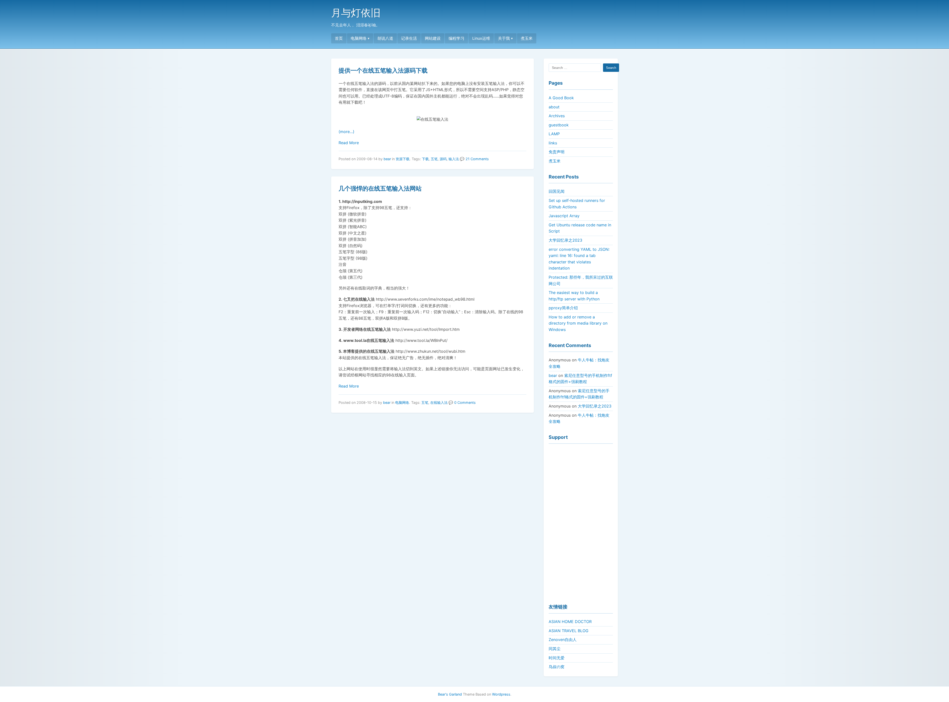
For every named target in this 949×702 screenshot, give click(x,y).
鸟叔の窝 (556, 666)
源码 (443, 159)
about (554, 106)
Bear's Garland (450, 694)
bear (387, 159)
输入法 (454, 159)
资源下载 (403, 159)
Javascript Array (564, 215)
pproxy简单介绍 (563, 307)
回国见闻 (556, 191)
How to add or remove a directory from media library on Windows (578, 323)
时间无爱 (556, 657)
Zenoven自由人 (563, 639)
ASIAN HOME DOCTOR (570, 621)
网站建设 (433, 38)
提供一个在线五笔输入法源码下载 (383, 70)
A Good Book (561, 97)
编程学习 (456, 38)
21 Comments (477, 159)
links (553, 142)
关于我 (504, 38)
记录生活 (409, 38)
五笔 (434, 159)
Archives (557, 115)
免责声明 (556, 151)
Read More (349, 142)
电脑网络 (359, 38)
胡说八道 (385, 38)
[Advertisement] (581, 522)
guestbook (559, 124)
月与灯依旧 (356, 13)
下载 (425, 159)
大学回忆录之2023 (565, 240)
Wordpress (501, 694)
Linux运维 (481, 38)
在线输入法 (439, 402)
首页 (339, 38)
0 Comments (465, 402)
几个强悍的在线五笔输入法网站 (380, 188)
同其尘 (555, 648)
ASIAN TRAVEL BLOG (568, 630)
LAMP (554, 133)
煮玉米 (527, 38)
